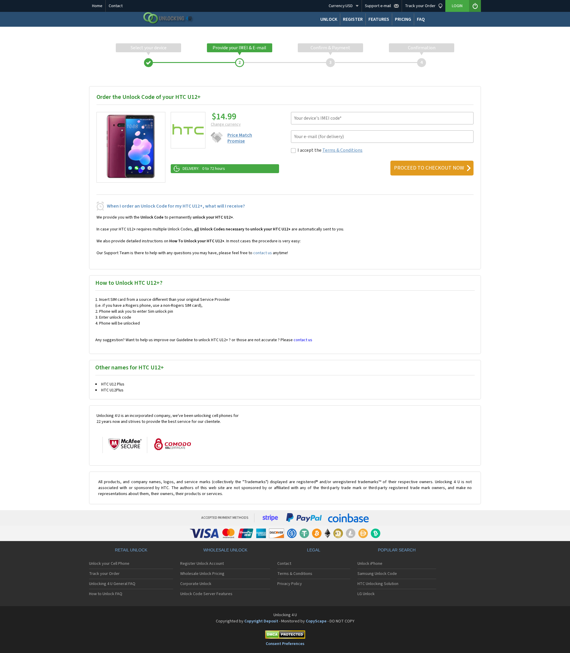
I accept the (329, 150)
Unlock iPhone (369, 564)
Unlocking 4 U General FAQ (112, 584)
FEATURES (378, 19)
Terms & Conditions (342, 150)
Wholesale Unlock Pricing (202, 574)
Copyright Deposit (261, 621)
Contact (116, 6)
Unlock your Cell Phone (109, 564)
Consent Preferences (285, 644)
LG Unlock (366, 594)
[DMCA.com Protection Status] (285, 635)
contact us (262, 253)
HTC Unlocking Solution (377, 584)
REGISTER (353, 19)
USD (341, 6)
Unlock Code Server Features (206, 594)
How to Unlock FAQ (105, 594)
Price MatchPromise (239, 138)
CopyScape (316, 621)
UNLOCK (328, 19)
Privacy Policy (289, 584)
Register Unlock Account (202, 564)
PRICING (403, 19)
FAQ (421, 19)
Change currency (226, 124)
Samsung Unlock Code (377, 574)
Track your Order (104, 574)
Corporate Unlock (195, 584)
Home (97, 6)
